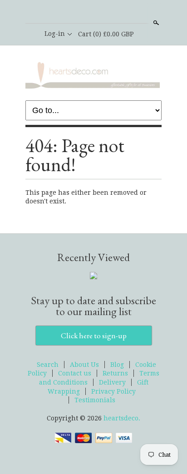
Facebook (93, 12)
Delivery (112, 382)
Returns (115, 373)
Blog (117, 364)
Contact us (74, 373)
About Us (84, 364)
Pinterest (108, 12)
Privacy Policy (113, 391)
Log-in (54, 33)
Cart (106, 34)
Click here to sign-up (94, 336)
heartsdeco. (121, 418)
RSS (77, 12)
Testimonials (94, 400)
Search (155, 23)
